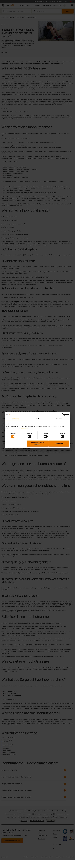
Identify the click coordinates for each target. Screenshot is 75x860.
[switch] (29, 436)
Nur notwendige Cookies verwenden (37, 443)
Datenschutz (24, 428)
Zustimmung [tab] (15, 418)
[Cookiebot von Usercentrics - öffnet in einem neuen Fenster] (63, 414)
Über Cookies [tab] (59, 418)
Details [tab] (37, 418)
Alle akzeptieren (59, 443)
